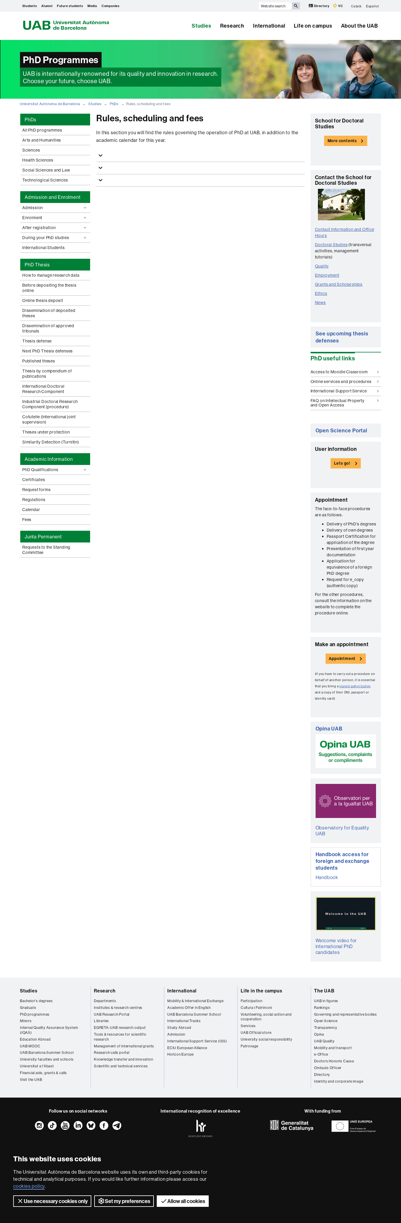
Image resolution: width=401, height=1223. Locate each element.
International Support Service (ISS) (197, 1041)
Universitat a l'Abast (37, 1066)
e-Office (321, 1054)
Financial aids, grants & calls (43, 1073)
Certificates (33, 479)
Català (356, 6)
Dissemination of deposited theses (48, 313)
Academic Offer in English (189, 1007)
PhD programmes (35, 1014)
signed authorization (355, 686)
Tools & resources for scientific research (120, 1036)
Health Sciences (37, 160)
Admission (32, 207)
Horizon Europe (180, 1054)
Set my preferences (127, 1201)
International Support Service (339, 391)
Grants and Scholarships (339, 284)
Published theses (38, 361)
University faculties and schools (47, 1059)
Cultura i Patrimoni (256, 1007)
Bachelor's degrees (36, 1001)
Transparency (325, 1027)
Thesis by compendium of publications (47, 373)
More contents (342, 140)
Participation (251, 1001)
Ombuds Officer (327, 1068)
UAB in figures (326, 1001)
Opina (319, 1034)
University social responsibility (266, 1039)
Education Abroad (35, 1039)
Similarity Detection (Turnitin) (50, 442)
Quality (322, 266)
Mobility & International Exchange (195, 1001)
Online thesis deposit (42, 300)
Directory (321, 6)
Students (29, 6)
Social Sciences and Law (46, 170)
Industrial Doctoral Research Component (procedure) (49, 404)
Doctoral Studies (331, 244)
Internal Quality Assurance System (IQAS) (49, 1030)
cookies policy (29, 1186)
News (320, 302)
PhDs (114, 104)
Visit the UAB (31, 1079)
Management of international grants (124, 1046)
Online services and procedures (341, 381)
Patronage (249, 1046)
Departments (105, 1001)
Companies (110, 6)
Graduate (28, 1007)
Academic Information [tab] (49, 459)
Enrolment (32, 217)
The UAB (324, 991)
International (269, 25)
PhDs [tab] (30, 119)
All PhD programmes (42, 130)
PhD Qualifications (40, 469)
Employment (327, 275)
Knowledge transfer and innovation (123, 1059)
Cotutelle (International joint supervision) (49, 419)
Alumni (47, 6)
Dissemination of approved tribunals (48, 328)
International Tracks (184, 1021)
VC (340, 6)
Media (92, 6)
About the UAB (359, 25)
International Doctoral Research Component (43, 389)
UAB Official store (256, 1032)
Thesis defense (37, 341)
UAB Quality (324, 1041)
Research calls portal (111, 1052)
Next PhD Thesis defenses (47, 351)
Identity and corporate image (338, 1081)
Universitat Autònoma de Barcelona (50, 104)
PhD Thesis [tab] (37, 265)
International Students (43, 247)
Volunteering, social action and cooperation (266, 1017)
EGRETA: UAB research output (120, 1027)
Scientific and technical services (121, 1066)
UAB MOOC (30, 1046)
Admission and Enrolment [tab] (52, 197)
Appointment (342, 658)
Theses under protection (46, 432)
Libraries (101, 1021)
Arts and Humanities (41, 140)
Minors (26, 1021)
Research (232, 25)
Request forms (36, 489)
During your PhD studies (45, 237)
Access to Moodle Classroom (339, 371)
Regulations (34, 499)
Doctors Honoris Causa (334, 1061)
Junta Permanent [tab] (43, 537)
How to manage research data (51, 275)
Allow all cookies (186, 1201)
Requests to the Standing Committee (46, 550)
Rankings (322, 1007)
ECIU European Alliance (187, 1048)
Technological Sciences (45, 180)
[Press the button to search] (296, 5)
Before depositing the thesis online (49, 288)
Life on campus (313, 25)
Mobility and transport (333, 1048)
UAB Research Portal (111, 1014)
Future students (70, 6)
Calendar (31, 509)
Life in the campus (261, 991)
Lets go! (342, 463)
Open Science (326, 1021)
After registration (38, 227)
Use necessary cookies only (56, 1201)
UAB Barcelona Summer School (47, 1052)
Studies (201, 25)
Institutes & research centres (118, 1007)
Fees (26, 519)
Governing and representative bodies (345, 1014)
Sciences (31, 150)
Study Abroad (179, 1027)
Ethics (321, 293)
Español (372, 6)
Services (248, 1026)
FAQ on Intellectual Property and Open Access (338, 403)
